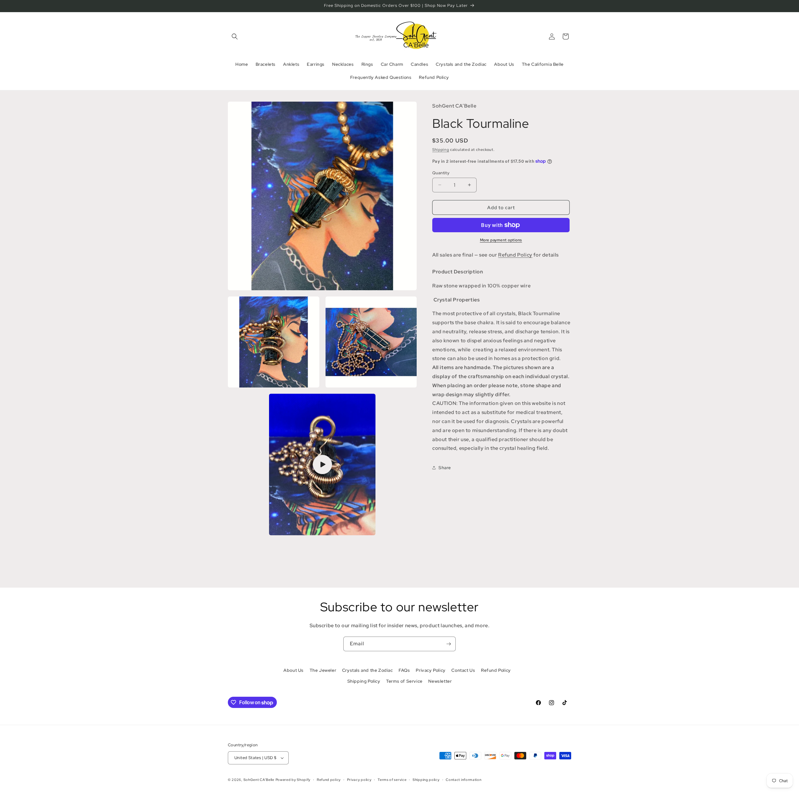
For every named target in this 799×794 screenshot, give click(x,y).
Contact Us (463, 670)
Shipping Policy (363, 681)
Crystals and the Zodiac (367, 670)
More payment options (501, 240)
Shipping (440, 149)
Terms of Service (404, 681)
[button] (235, 36)
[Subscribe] (448, 644)
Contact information (463, 779)
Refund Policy (515, 255)
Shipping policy (426, 779)
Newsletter (440, 681)
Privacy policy (359, 779)
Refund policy (329, 779)
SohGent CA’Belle (258, 779)
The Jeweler (323, 670)
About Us (293, 670)
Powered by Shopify (293, 779)
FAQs (404, 670)
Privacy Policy (430, 670)
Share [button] (445, 467)
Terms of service (392, 779)
